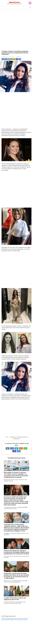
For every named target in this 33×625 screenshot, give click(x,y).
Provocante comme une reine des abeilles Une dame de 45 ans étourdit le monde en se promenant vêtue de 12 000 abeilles (16, 576)
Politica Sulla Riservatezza (7, 618)
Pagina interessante (14, 2)
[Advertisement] (16, 29)
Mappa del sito (14, 619)
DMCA (8, 619)
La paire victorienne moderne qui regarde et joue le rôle (15, 598)
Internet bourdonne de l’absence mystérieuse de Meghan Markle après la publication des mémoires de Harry (16, 552)
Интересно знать (22, 437)
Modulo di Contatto (22, 619)
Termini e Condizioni (18, 618)
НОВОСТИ (18, 56)
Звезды (13, 437)
